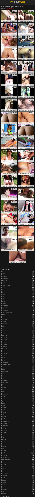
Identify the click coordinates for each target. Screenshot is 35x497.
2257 (7, 496)
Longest (11, 8)
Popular (3, 8)
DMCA (3, 496)
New (7, 8)
